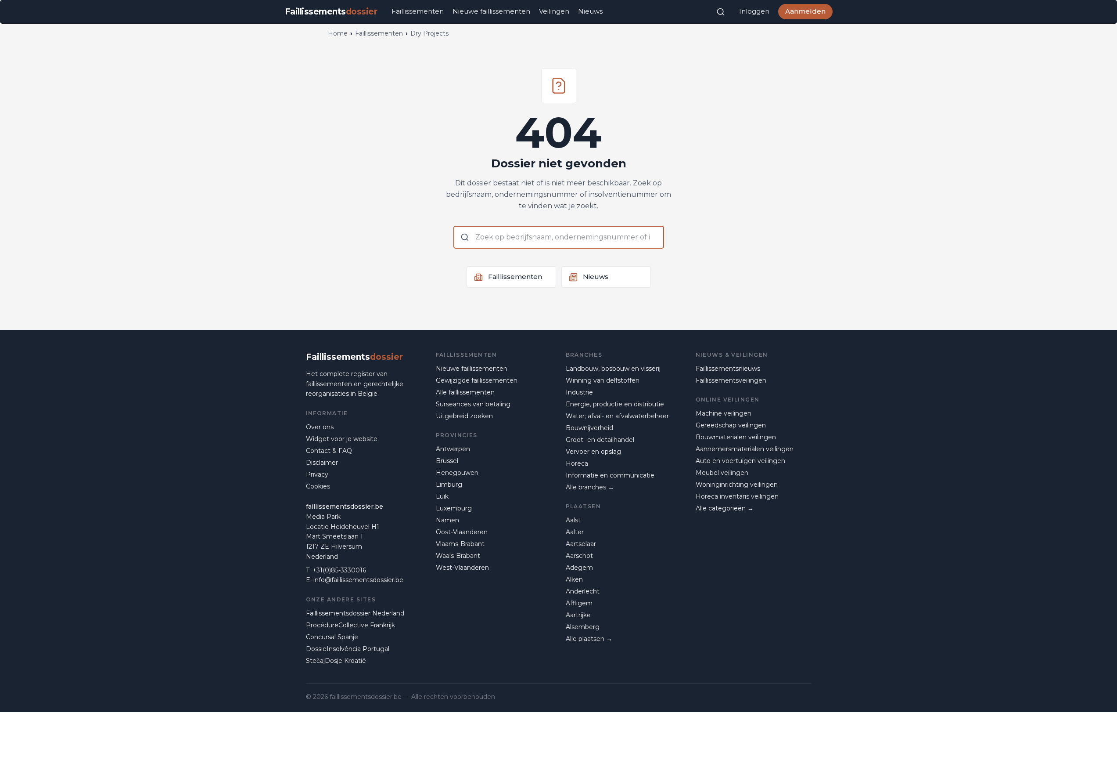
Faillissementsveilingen (731, 380)
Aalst (573, 520)
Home (338, 33)
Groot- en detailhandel (600, 440)
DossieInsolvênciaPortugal (347, 649)
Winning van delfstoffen (602, 380)
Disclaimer (322, 463)
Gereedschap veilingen (731, 425)
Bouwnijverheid (589, 428)
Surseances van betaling (473, 404)
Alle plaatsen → (589, 639)
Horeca (577, 463)
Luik (442, 496)
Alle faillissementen (465, 392)
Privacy (317, 474)
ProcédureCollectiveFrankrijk (350, 625)
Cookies (318, 486)
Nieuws (590, 11)
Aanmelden (805, 11)
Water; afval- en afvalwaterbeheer (617, 416)
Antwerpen (453, 449)
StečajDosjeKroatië (336, 661)
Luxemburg (454, 508)
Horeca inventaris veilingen (737, 496)
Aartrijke (578, 615)
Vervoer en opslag (593, 452)
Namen (447, 520)
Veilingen (554, 11)
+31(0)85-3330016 (339, 570)
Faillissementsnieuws (728, 369)
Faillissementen (417, 11)
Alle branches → (590, 487)
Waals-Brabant (458, 556)
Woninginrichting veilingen (737, 485)
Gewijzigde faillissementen (476, 380)
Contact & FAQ (329, 451)
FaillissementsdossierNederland (355, 613)
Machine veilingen (723, 413)
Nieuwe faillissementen (491, 11)
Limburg (449, 485)
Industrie (579, 392)
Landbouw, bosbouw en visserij (613, 369)
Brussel (447, 461)
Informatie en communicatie (610, 475)
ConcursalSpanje (332, 637)
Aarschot (579, 556)
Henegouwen (457, 473)
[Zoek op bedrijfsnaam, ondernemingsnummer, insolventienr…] (721, 12)
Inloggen (754, 11)
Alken (574, 579)
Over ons (320, 427)
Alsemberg (583, 627)
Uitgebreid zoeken (464, 416)
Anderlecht (583, 591)
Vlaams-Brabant (460, 544)
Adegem (579, 568)
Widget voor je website (341, 439)
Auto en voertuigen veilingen (740, 461)
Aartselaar (581, 544)
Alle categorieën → (725, 508)
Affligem (579, 603)
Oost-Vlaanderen (462, 532)
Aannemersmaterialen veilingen (745, 449)
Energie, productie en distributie (615, 404)
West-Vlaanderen (462, 568)
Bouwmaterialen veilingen (736, 437)
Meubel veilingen (722, 473)
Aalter (575, 532)
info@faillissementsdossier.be (358, 580)
